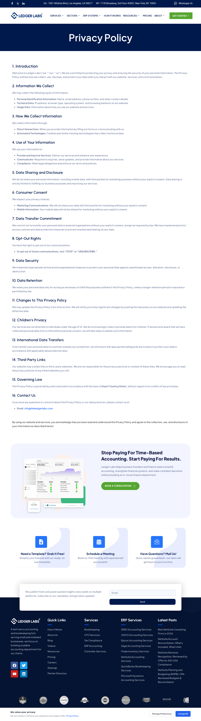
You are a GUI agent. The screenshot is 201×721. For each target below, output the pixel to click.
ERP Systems (90, 15)
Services (55, 15)
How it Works (112, 15)
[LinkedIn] (23, 3)
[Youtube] (14, 673)
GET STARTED (179, 15)
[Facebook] (12, 3)
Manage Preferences (162, 714)
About (158, 15)
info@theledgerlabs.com (38, 408)
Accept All (183, 714)
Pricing (147, 15)
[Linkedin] (23, 673)
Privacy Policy (72, 716)
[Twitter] (18, 3)
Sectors (72, 15)
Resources (130, 15)
